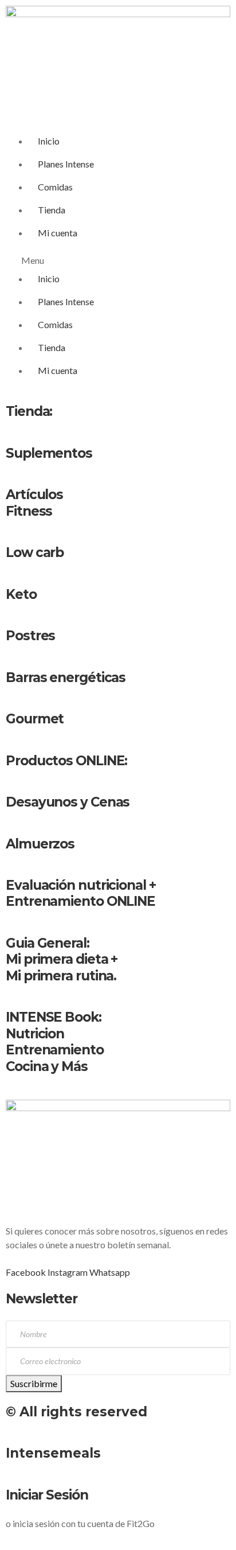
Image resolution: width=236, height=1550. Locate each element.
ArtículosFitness (34, 502)
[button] (118, 260)
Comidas (55, 186)
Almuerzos (40, 844)
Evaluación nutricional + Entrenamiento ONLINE (81, 893)
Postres (30, 636)
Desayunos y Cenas (67, 802)
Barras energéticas (65, 677)
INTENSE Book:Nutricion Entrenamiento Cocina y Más (55, 1041)
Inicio (49, 140)
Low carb (35, 552)
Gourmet (35, 719)
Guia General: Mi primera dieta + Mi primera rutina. (61, 959)
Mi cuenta (57, 232)
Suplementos (49, 453)
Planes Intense (66, 163)
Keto (21, 594)
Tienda (51, 209)
